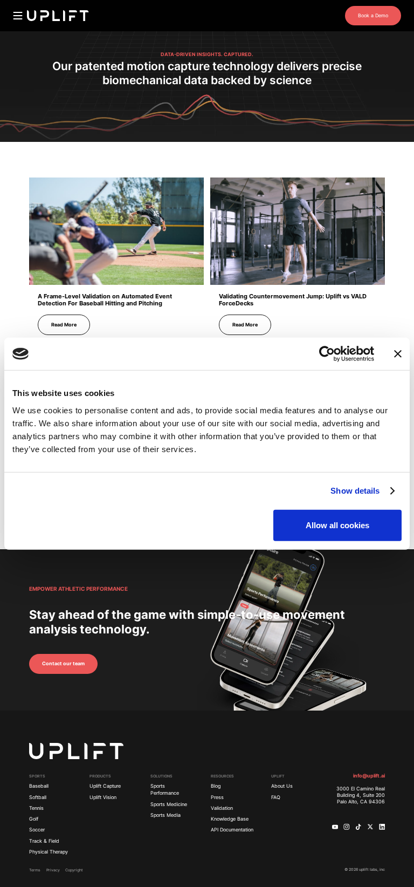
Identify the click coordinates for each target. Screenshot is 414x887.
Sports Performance (164, 789)
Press (217, 797)
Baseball (39, 786)
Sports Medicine (168, 804)
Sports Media (165, 815)
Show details (355, 490)
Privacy (53, 870)
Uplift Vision (102, 797)
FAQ (275, 797)
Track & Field (44, 841)
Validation (222, 808)
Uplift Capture (105, 786)
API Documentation (232, 830)
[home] (58, 15)
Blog (215, 786)
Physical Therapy (48, 852)
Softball (37, 797)
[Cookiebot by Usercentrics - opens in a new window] (327, 354)
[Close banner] (398, 354)
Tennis (36, 808)
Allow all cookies (337, 524)
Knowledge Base (230, 819)
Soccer (37, 830)
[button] (18, 15)
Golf (33, 819)
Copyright (74, 870)
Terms (34, 870)
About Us (282, 786)
